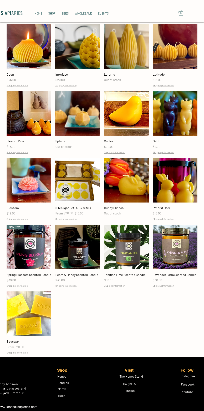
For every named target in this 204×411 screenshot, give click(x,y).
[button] (52, 13)
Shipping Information (17, 85)
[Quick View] (29, 46)
